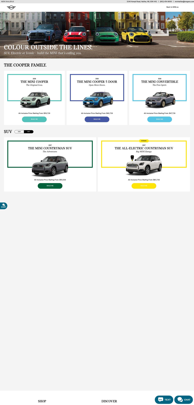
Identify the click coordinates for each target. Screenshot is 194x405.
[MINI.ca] (10, 7)
